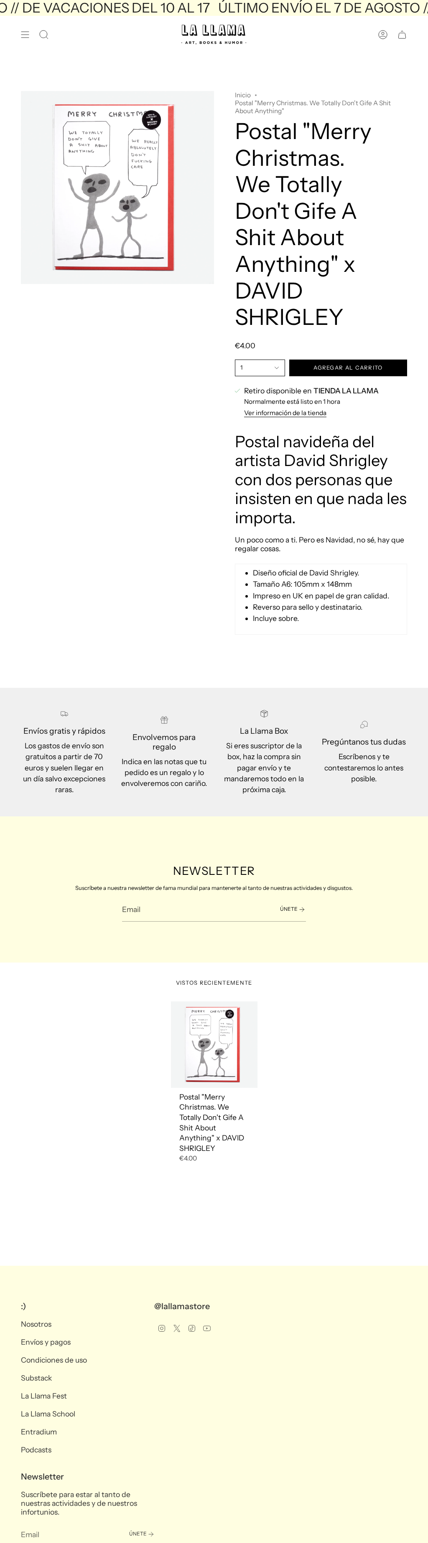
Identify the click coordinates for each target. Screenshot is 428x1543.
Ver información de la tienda (285, 413)
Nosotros (36, 1324)
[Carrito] (402, 34)
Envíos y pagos (46, 1342)
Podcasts (36, 1449)
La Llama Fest (44, 1395)
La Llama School (48, 1413)
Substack (36, 1377)
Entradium (39, 1431)
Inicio (243, 95)
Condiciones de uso (54, 1360)
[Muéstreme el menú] (25, 34)
